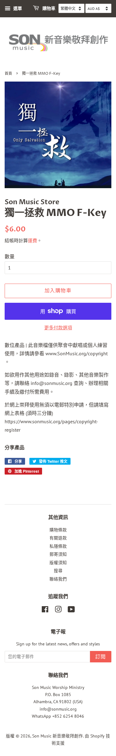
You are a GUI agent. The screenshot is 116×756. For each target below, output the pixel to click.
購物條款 (58, 530)
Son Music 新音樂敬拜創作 (57, 736)
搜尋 (58, 570)
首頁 (8, 73)
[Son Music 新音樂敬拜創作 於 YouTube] (71, 610)
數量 (10, 256)
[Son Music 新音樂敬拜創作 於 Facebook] (45, 610)
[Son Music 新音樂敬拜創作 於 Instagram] (58, 610)
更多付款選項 (58, 328)
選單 (17, 8)
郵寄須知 (58, 554)
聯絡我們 (58, 579)
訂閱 (100, 656)
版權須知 (58, 562)
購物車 (48, 8)
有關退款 (58, 538)
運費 (32, 240)
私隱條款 (58, 546)
